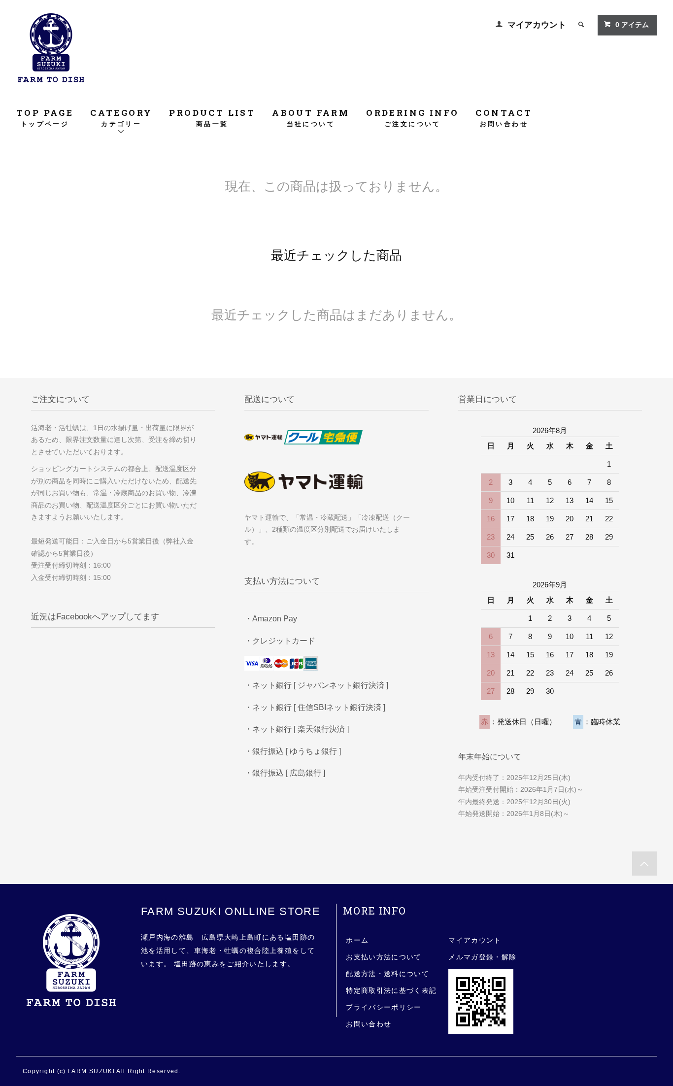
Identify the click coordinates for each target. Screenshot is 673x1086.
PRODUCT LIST (212, 117)
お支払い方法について (384, 957)
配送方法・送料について (387, 974)
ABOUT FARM (310, 117)
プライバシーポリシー (384, 1007)
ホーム (357, 940)
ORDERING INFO (412, 117)
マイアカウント (536, 25)
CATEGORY (121, 117)
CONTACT (503, 117)
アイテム (632, 25)
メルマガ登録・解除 (482, 957)
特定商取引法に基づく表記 (391, 990)
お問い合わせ (368, 1024)
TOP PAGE (44, 117)
